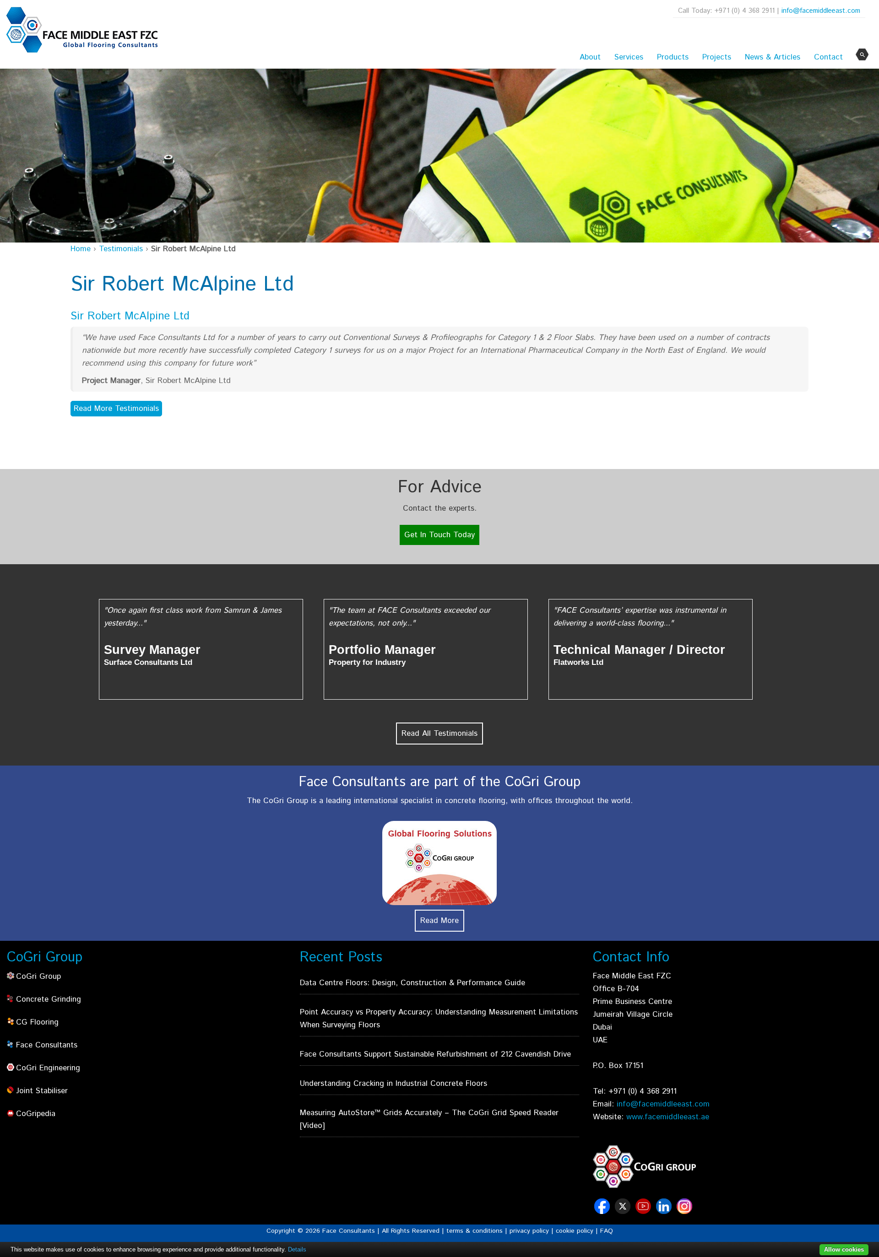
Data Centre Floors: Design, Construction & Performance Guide (412, 982)
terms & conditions (474, 1230)
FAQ (606, 1230)
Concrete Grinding (48, 999)
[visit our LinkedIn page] (665, 1211)
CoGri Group (38, 976)
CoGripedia (35, 1113)
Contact (828, 57)
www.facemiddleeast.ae (667, 1116)
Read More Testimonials (116, 408)
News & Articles (772, 57)
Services (628, 57)
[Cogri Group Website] (644, 1166)
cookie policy (574, 1230)
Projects (716, 57)
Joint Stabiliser (42, 1090)
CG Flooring (37, 1022)
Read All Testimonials (439, 733)
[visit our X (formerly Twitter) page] (623, 1211)
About (590, 57)
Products (673, 57)
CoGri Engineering (48, 1068)
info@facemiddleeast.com (820, 11)
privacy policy (529, 1230)
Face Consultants (46, 1045)
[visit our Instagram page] (685, 1211)
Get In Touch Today (439, 534)
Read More (439, 920)
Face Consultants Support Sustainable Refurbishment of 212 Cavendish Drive (435, 1054)
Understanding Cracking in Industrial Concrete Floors (393, 1083)
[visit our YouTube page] (644, 1211)
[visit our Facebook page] (603, 1211)
